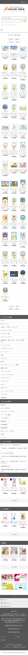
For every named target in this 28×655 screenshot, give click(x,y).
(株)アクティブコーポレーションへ (14, 625)
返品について (8, 645)
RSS (21, 647)
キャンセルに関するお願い (7, 453)
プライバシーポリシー (7, 647)
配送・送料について (19, 644)
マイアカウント (4, 636)
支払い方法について (11, 644)
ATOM (24, 647)
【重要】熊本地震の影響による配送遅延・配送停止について (14, 470)
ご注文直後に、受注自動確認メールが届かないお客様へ (14, 449)
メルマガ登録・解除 (15, 647)
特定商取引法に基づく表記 (17, 645)
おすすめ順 (10, 35)
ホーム (6, 644)
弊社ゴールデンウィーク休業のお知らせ (10, 445)
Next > (17, 39)
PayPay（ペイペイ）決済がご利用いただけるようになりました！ (13, 462)
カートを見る (17, 636)
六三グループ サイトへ (14, 628)
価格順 (15, 35)
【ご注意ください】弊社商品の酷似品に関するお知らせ (14, 457)
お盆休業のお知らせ (6, 466)
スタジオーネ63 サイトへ (14, 632)
